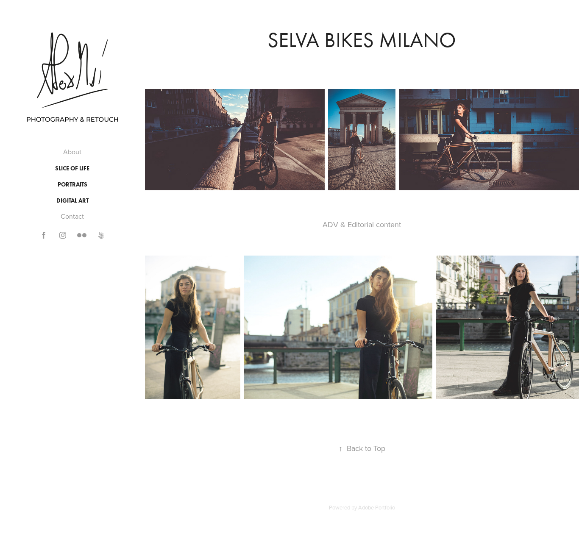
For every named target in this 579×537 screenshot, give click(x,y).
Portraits (72, 184)
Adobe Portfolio (376, 507)
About (72, 151)
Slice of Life (72, 168)
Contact (72, 216)
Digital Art (72, 200)
